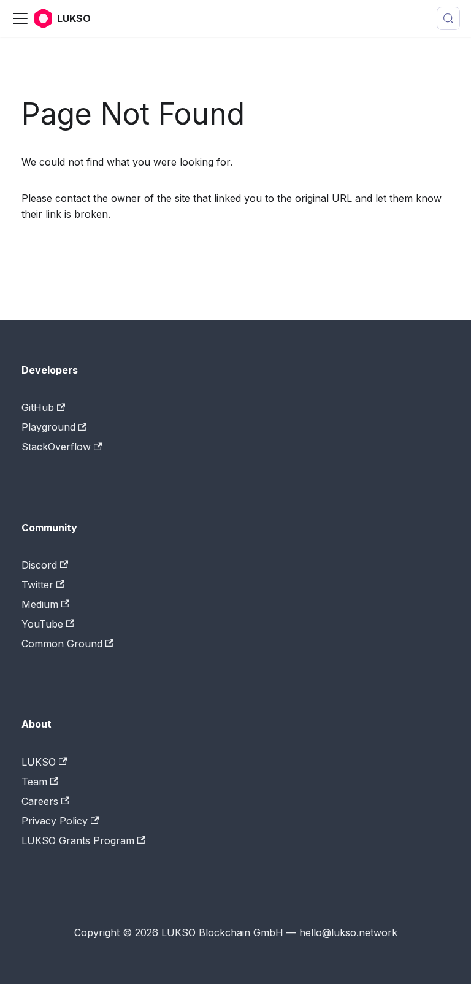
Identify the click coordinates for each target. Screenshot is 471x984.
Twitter (37, 584)
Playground (48, 427)
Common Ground (61, 643)
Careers (39, 801)
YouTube (42, 624)
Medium (39, 604)
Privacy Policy (54, 821)
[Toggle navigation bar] (20, 18)
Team (34, 781)
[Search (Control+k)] (448, 18)
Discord (39, 565)
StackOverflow (56, 446)
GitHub (37, 407)
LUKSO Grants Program (77, 840)
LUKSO (38, 762)
